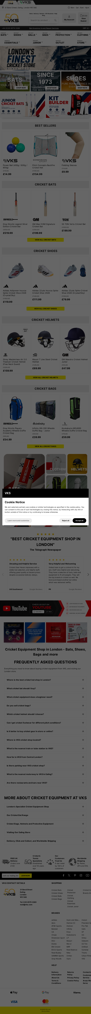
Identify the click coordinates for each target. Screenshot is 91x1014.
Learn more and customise (18, 521)
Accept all (79, 521)
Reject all (65, 521)
